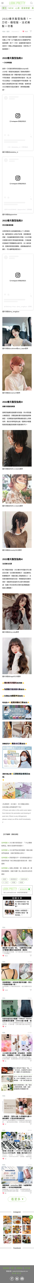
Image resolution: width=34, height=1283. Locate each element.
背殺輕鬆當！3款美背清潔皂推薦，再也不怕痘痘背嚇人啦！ (17, 983)
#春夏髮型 (13, 879)
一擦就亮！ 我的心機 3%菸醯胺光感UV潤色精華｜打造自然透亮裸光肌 (17, 1117)
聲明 (12, 1268)
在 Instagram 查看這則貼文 (18, 121)
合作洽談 (27, 1268)
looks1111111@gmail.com (20, 1271)
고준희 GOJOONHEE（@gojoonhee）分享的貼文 (18, 209)
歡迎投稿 (6, 1268)
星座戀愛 (25, 8)
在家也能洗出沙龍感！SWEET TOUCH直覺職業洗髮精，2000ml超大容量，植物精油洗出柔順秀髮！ (17, 1020)
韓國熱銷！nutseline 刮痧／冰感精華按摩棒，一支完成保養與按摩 (17, 1186)
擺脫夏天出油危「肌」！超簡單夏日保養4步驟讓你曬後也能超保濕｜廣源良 (17, 949)
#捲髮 (21, 882)
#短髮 (13, 882)
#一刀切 (5, 882)
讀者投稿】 (15, 834)
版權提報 (19, 1268)
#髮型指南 (24, 879)
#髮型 (4, 879)
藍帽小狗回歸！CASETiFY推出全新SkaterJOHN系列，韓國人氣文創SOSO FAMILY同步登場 (17, 1152)
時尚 (3, 927)
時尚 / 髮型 (6, 31)
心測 (17, 8)
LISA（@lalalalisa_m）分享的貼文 (18, 147)
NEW (11, 8)
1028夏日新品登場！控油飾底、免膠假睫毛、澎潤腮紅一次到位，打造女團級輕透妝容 (17, 1054)
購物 (4, 8)
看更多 (16, 1199)
